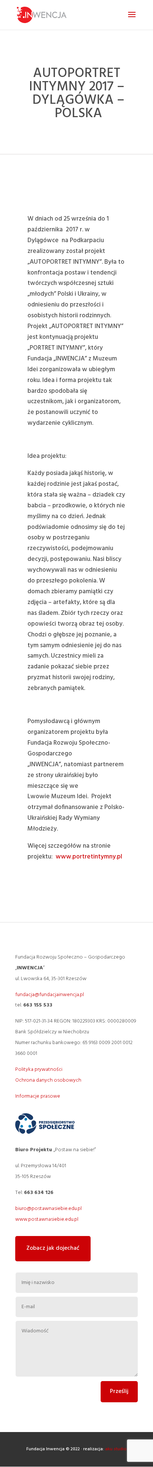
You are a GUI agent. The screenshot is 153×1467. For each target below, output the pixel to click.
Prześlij (119, 1391)
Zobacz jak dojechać (52, 1248)
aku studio (116, 1449)
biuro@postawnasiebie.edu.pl (48, 1208)
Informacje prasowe (37, 1096)
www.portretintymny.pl (89, 857)
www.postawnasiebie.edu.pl (46, 1219)
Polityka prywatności (38, 1069)
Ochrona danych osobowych (48, 1080)
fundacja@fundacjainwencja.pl (49, 995)
